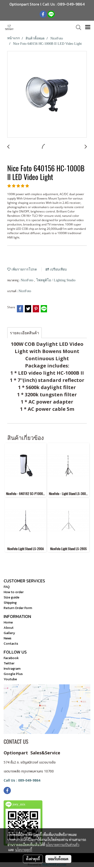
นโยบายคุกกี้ (23, 850)
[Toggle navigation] (87, 27)
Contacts (11, 643)
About (8, 627)
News (7, 638)
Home (8, 622)
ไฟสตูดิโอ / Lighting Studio (55, 280)
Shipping (10, 602)
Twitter (9, 663)
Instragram (12, 668)
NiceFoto (27, 280)
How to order (14, 592)
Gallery (9, 633)
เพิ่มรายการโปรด (24, 269)
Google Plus (13, 673)
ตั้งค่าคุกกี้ (33, 859)
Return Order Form (18, 607)
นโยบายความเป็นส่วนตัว (62, 844)
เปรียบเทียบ (58, 269)
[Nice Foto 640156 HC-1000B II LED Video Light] (47, 94)
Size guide (11, 597)
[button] (77, 27)
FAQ (7, 586)
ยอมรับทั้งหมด (58, 859)
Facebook (11, 658)
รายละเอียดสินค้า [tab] (24, 332)
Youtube (10, 679)
